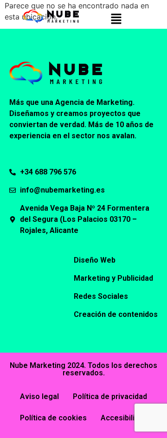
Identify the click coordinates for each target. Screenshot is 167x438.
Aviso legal (39, 396)
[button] (116, 19)
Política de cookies (53, 417)
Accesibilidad (124, 417)
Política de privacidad (110, 396)
